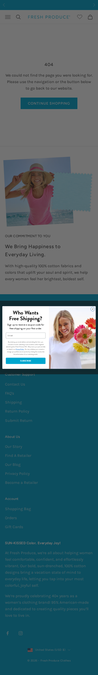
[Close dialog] (93, 309)
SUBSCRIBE (25, 361)
